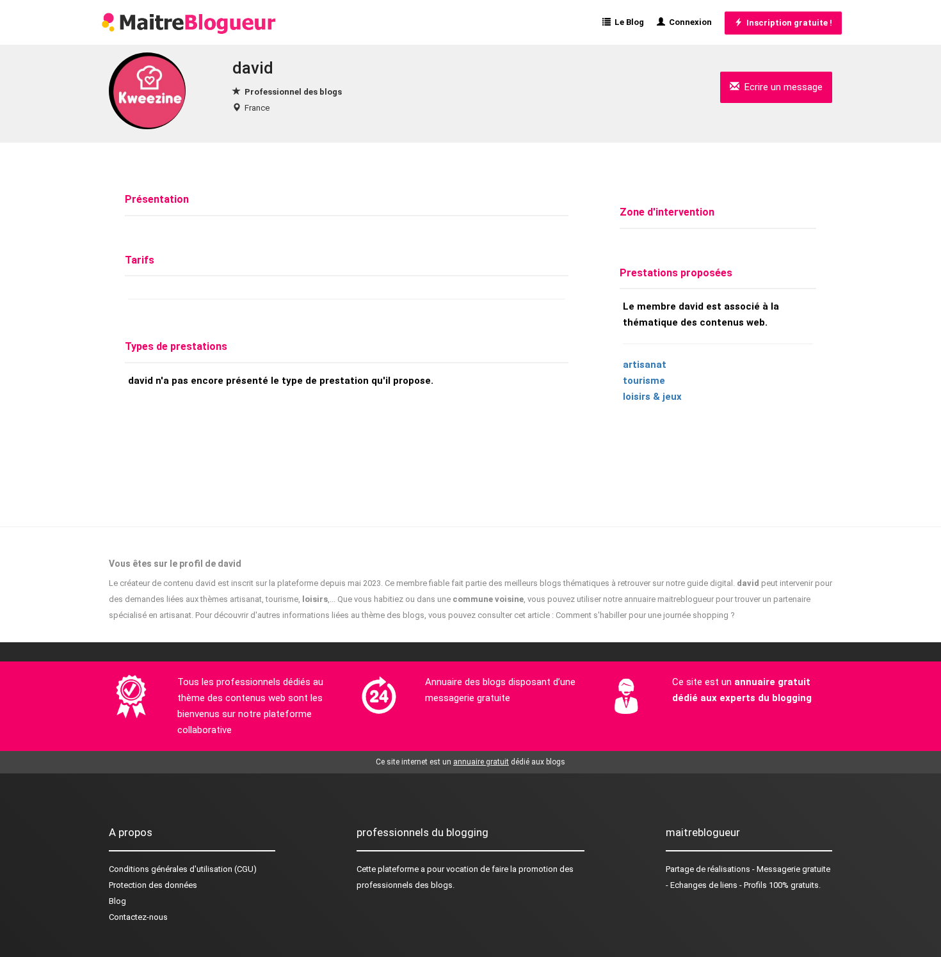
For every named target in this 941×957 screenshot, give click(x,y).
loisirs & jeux (652, 396)
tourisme (644, 380)
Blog (117, 901)
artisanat (644, 364)
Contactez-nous (138, 917)
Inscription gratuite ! (787, 23)
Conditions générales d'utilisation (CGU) (183, 869)
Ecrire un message (781, 87)
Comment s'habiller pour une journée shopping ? (645, 615)
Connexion (688, 22)
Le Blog (627, 22)
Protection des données (153, 885)
